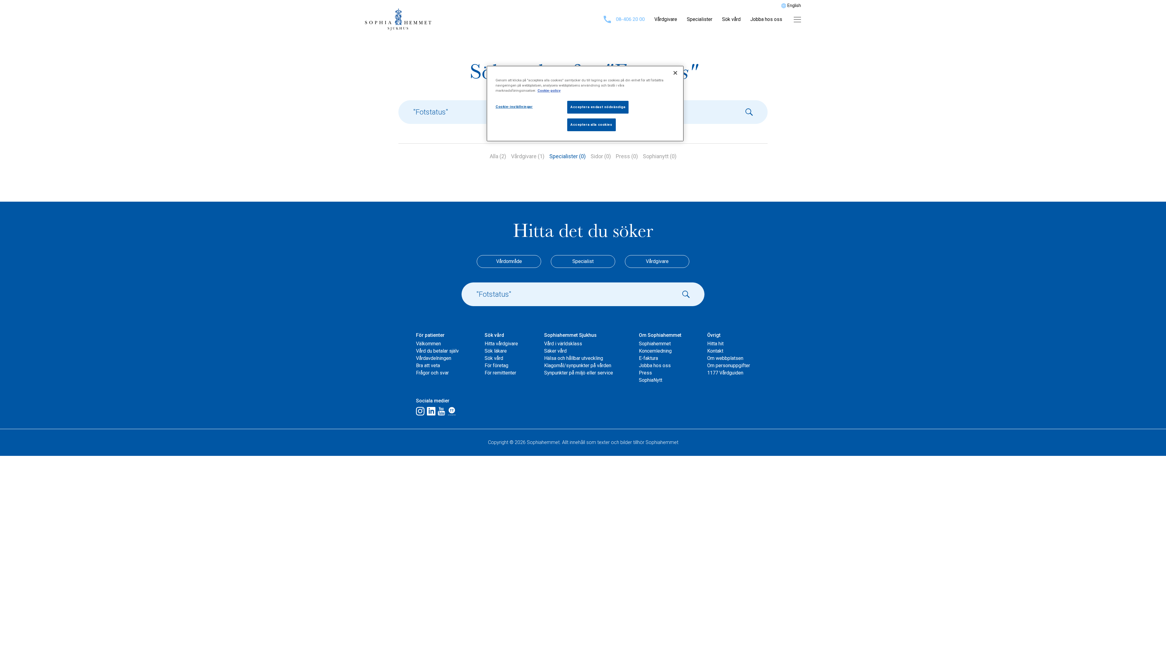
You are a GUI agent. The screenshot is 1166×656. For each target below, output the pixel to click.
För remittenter (500, 373)
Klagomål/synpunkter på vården (577, 365)
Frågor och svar (432, 373)
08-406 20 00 (630, 19)
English (794, 5)
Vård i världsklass (563, 344)
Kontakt (715, 351)
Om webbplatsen (725, 358)
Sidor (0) (601, 156)
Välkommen (428, 344)
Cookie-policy (549, 90)
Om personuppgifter (728, 365)
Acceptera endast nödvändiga (598, 107)
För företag (496, 365)
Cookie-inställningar (514, 106)
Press (645, 373)
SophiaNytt (650, 380)
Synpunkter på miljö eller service (578, 373)
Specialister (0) (567, 156)
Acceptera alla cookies (591, 124)
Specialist (583, 261)
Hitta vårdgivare (501, 344)
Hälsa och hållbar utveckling (573, 358)
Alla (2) (498, 156)
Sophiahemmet (655, 344)
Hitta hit (715, 344)
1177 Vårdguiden (725, 373)
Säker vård (555, 351)
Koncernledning (655, 351)
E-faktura (648, 358)
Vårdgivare (665, 19)
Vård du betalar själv (437, 351)
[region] (585, 104)
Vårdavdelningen (433, 358)
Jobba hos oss (766, 19)
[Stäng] (675, 73)
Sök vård (731, 19)
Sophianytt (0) (660, 156)
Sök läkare (496, 351)
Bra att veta (428, 365)
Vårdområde (509, 261)
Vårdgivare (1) (527, 156)
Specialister (699, 19)
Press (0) (627, 156)
